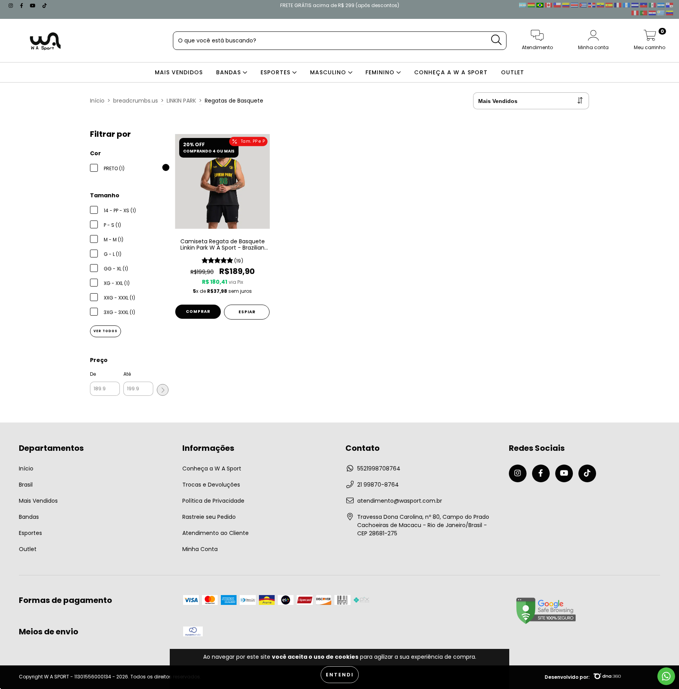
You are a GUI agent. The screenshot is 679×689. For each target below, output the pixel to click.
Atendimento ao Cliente (215, 533)
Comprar (198, 311)
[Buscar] (496, 40)
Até (127, 374)
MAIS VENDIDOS (179, 72)
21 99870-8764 (378, 485)
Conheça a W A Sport (211, 468)
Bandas (29, 517)
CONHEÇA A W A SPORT (451, 72)
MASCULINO (329, 72)
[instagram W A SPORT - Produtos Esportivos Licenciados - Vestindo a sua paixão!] (11, 5)
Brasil (26, 485)
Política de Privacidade (213, 501)
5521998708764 (378, 468)
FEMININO (380, 72)
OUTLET (512, 72)
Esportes (30, 533)
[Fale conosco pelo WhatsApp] (666, 676)
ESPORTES (276, 72)
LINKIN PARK (181, 101)
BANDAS (229, 72)
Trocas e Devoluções (211, 485)
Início (97, 101)
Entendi (340, 674)
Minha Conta (200, 549)
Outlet (28, 549)
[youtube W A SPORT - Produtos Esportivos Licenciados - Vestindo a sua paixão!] (33, 5)
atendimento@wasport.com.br (399, 501)
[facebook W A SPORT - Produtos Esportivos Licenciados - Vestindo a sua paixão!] (22, 5)
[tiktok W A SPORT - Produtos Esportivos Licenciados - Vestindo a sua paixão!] (45, 5)
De (93, 374)
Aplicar (163, 390)
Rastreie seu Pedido (209, 517)
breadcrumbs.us (135, 101)
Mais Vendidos (38, 501)
